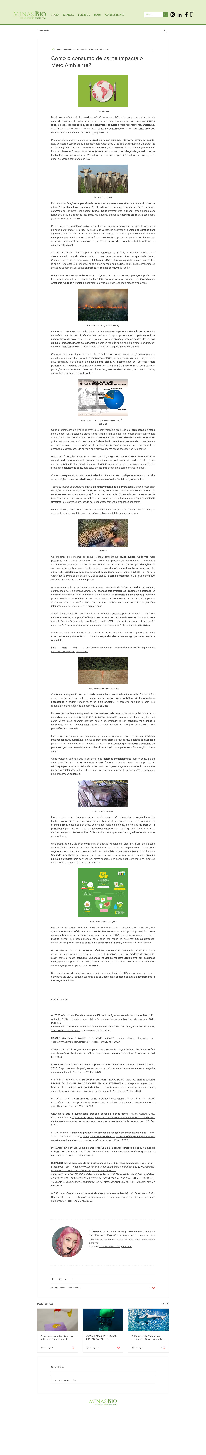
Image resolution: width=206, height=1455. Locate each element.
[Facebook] (186, 15)
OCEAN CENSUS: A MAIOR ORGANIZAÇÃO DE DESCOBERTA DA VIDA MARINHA (101, 1337)
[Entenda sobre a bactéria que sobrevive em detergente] (57, 1320)
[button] (165, 30)
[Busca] (165, 14)
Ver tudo (165, 1303)
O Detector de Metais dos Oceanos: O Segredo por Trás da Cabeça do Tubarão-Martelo (148, 1337)
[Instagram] (173, 15)
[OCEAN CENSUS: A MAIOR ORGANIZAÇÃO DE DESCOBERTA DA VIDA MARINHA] (103, 1320)
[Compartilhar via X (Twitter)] (59, 1279)
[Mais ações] (153, 49)
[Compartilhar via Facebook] (52, 1279)
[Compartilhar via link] (73, 1279)
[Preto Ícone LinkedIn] (179, 15)
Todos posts (43, 30)
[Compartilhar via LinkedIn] (66, 1279)
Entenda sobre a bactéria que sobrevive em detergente (57, 1337)
